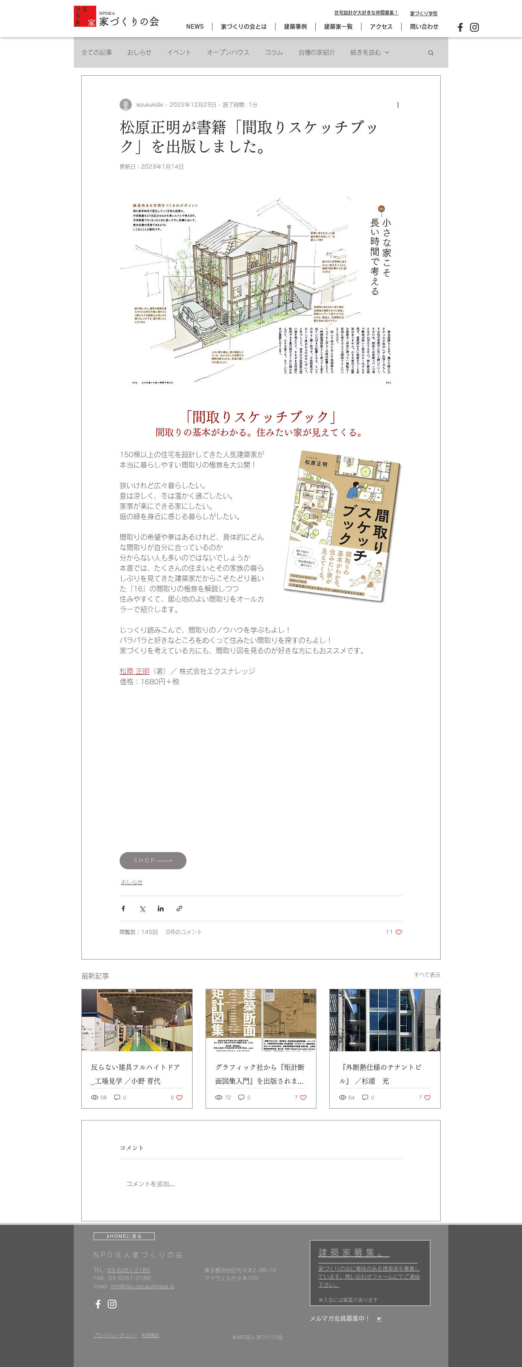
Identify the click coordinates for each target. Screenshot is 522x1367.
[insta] (474, 27)
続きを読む (365, 52)
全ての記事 (96, 52)
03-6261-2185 (128, 1270)
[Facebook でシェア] (123, 908)
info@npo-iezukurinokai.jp (142, 1286)
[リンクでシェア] (179, 908)
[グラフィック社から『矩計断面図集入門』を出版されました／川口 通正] (261, 1020)
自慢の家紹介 (316, 52)
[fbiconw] (98, 1304)
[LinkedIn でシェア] (160, 908)
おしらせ (139, 52)
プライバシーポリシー (115, 1335)
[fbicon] (460, 27)
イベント (179, 52)
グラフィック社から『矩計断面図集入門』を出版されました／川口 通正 (260, 1076)
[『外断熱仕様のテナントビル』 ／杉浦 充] (385, 1020)
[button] (430, 52)
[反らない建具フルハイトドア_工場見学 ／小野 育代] (137, 1020)
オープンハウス (228, 52)
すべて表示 (427, 974)
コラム (274, 52)
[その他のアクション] (397, 104)
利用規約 (150, 1335)
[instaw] (112, 1304)
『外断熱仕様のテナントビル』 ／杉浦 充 (380, 1074)
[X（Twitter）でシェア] (142, 908)
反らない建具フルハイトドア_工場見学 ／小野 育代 (135, 1074)
